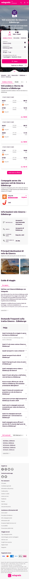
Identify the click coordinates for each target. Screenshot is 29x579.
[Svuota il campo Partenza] (25, 42)
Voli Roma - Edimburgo (8, 443)
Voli (9, 75)
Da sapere (5, 285)
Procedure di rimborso (6, 515)
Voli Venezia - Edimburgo (9, 445)
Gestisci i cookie (5, 493)
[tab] (10, 33)
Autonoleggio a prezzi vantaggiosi (9, 537)
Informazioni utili (5, 520)
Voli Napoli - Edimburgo (8, 449)
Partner (3, 501)
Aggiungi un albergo (17, 65)
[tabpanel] (14, 128)
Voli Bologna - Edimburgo (9, 447)
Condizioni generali (6, 486)
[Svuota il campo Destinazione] (25, 47)
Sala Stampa (4, 504)
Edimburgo (22, 75)
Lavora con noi (4, 496)
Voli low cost (4, 539)
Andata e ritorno (7, 38)
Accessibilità (4, 525)
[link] (14, 107)
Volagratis (3, 75)
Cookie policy (4, 491)
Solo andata (16, 38)
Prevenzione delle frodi (7, 528)
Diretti (16, 82)
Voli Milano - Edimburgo (9, 440)
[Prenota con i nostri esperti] (21, 3)
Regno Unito (15, 75)
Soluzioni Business (6, 506)
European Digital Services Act (8, 523)
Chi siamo (3, 483)
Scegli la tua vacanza (6, 542)
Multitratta (23, 38)
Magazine (3, 547)
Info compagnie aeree (6, 518)
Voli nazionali (6, 435)
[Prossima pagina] (26, 82)
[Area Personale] (24, 2)
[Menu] (27, 2)
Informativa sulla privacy (7, 488)
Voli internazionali (18, 435)
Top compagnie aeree (6, 534)
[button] (4, 310)
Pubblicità (3, 499)
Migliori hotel (4, 544)
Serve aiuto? (4, 512)
